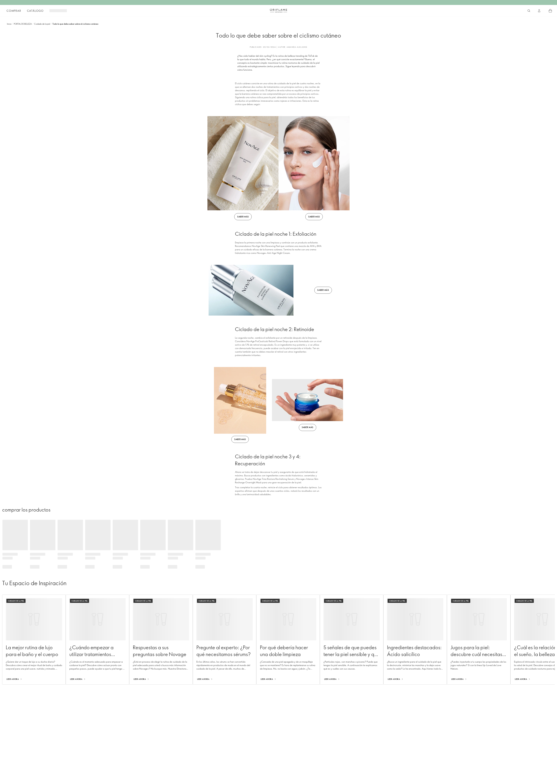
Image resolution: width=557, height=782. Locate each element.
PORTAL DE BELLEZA (23, 23)
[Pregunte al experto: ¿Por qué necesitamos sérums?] (224, 639)
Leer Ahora (13, 679)
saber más (243, 216)
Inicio (9, 23)
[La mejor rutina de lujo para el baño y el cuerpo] (34, 639)
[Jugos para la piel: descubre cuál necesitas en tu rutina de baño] (478, 639)
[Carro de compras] (550, 11)
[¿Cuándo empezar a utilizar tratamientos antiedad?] (97, 639)
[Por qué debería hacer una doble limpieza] (288, 639)
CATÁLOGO (35, 10)
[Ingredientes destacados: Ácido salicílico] (415, 639)
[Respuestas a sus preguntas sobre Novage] (161, 639)
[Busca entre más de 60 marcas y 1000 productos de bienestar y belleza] (529, 11)
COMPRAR (14, 10)
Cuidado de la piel (42, 23)
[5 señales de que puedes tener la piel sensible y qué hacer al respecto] (351, 639)
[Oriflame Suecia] (278, 10)
